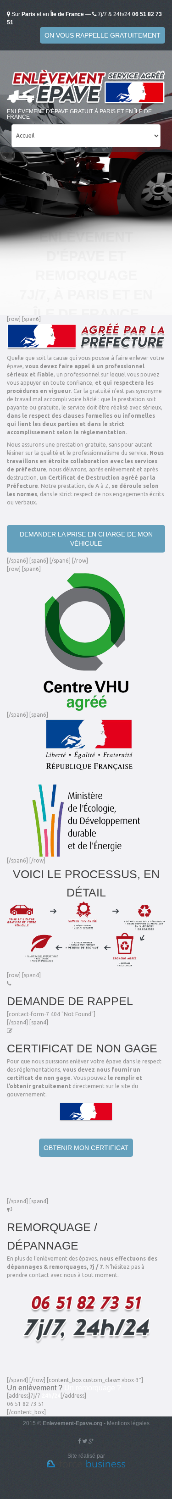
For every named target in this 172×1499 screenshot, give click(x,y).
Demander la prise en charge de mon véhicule (86, 539)
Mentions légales (128, 1423)
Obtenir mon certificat (86, 1147)
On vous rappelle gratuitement (102, 35)
